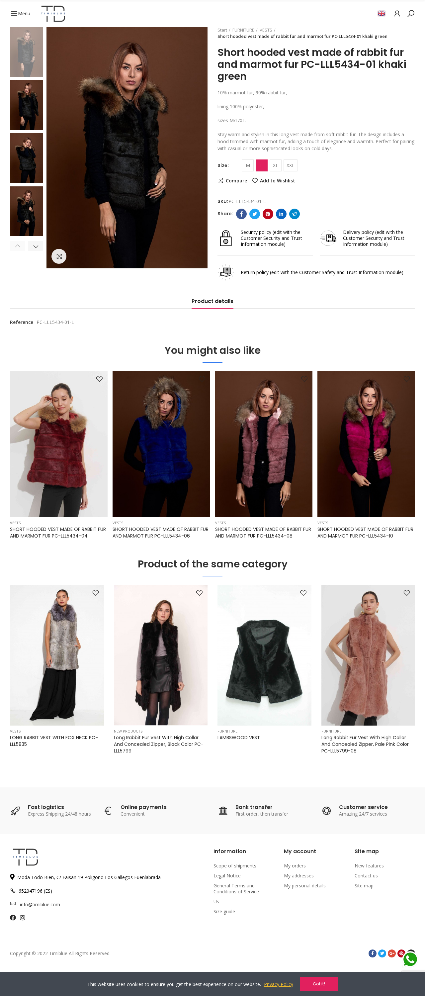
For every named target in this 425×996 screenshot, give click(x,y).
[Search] (410, 13)
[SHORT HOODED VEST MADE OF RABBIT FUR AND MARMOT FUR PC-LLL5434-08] (264, 444)
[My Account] (397, 13)
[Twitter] (254, 214)
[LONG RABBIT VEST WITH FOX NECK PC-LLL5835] (57, 655)
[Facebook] (241, 214)
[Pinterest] (268, 214)
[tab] (212, 303)
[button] (17, 246)
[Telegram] (294, 214)
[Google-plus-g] (392, 953)
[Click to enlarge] (58, 256)
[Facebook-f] (373, 953)
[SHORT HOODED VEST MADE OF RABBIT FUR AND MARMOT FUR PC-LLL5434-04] (59, 444)
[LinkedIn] (281, 214)
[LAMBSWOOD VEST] (264, 655)
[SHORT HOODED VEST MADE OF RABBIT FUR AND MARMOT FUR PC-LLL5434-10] (366, 444)
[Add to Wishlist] (99, 379)
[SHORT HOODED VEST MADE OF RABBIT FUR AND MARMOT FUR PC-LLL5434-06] (161, 444)
